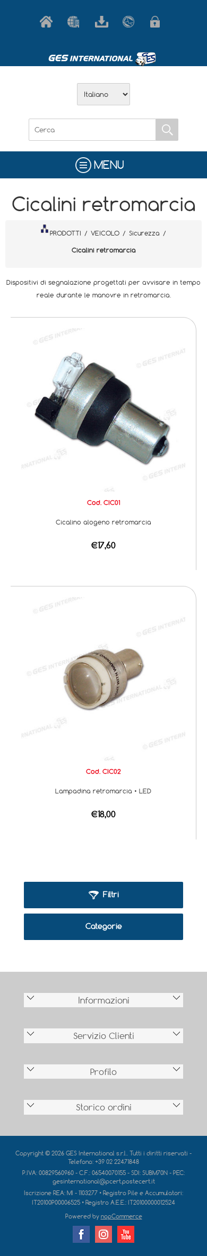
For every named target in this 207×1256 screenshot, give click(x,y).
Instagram (103, 1234)
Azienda (75, 21)
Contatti (131, 21)
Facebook (81, 1234)
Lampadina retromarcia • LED (103, 791)
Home (48, 21)
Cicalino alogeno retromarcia (103, 522)
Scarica (103, 21)
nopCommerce (121, 1216)
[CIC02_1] (103, 678)
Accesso (158, 21)
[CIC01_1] (103, 408)
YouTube (125, 1234)
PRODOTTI (65, 233)
